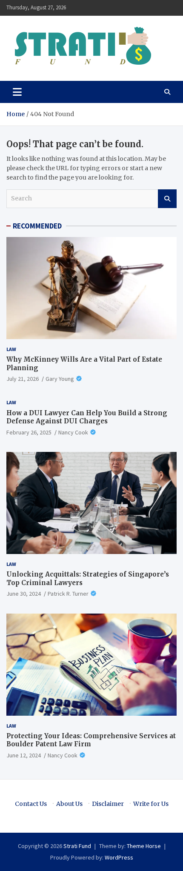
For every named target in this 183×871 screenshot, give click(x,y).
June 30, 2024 (23, 593)
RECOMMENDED (37, 226)
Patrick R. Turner (68, 593)
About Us (69, 804)
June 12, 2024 (23, 755)
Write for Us (151, 804)
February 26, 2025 (28, 432)
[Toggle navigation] (17, 92)
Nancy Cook (73, 432)
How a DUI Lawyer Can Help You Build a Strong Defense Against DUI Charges (86, 417)
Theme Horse (144, 846)
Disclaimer (108, 804)
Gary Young (60, 379)
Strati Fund (77, 846)
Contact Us (31, 804)
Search (167, 198)
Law (11, 349)
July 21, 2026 (22, 379)
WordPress (119, 857)
